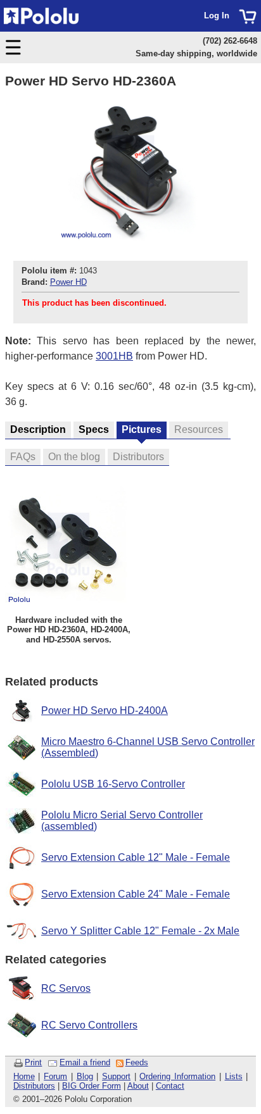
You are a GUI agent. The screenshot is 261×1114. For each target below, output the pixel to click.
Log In (216, 15)
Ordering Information (177, 1076)
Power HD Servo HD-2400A (104, 710)
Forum (55, 1076)
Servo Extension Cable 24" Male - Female (135, 894)
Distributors (34, 1086)
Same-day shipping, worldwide (196, 53)
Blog (85, 1076)
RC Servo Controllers (89, 1025)
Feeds (136, 1062)
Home (24, 1076)
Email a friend (85, 1062)
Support (116, 1076)
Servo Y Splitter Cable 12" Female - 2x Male (140, 930)
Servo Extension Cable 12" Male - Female (135, 857)
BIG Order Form (91, 1086)
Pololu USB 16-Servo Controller (113, 784)
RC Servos (66, 988)
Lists (234, 1076)
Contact (170, 1086)
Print (33, 1062)
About (138, 1086)
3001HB (114, 356)
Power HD (68, 282)
